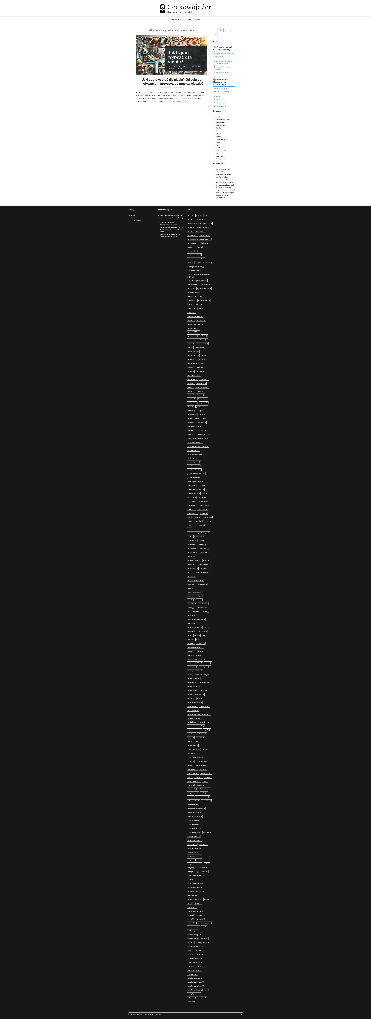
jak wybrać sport (194, 466)
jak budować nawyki (195, 442)
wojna (190, 950)
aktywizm (201, 219)
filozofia (191, 395)
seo (205, 781)
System (218, 99)
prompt (200, 698)
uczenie (191, 923)
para (207, 627)
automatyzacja (193, 243)
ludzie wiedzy (199, 537)
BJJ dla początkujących (196, 267)
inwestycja (201, 434)
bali (199, 247)
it (209, 434)
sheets (191, 785)
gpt (202, 411)
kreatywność (203, 509)
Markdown (205, 552)
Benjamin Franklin (194, 255)
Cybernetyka (220, 122)
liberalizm (200, 521)
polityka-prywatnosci (195, 655)
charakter (191, 300)
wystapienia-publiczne (195, 962)
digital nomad (201, 348)
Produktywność (220, 139)
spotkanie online (194, 836)
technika (208, 899)
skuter (204, 793)
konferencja (204, 505)
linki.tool (191, 525)
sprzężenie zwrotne (195, 864)
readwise (191, 734)
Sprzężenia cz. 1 (221, 103)
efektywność (192, 379)
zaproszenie (192, 974)
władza (191, 966)
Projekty (218, 142)
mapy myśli (204, 549)
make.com (192, 545)
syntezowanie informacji (196, 876)
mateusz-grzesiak (194, 560)
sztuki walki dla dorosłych (196, 891)
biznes (191, 263)
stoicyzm (191, 868)
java (202, 486)
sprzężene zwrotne (194, 856)
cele (201, 296)
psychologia (204, 722)
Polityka (218, 136)
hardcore (191, 422)
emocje (191, 383)
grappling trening (194, 419)
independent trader (194, 426)
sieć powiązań (193, 793)
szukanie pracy (193, 895)
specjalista (206, 801)
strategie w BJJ (193, 872)
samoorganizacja (202, 765)
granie (202, 415)
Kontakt (197, 19)
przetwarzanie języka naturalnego (199, 714)
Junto (205, 493)
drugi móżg (192, 359)
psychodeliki (192, 722)
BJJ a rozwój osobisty (204, 263)
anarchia (208, 223)
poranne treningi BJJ (195, 663)
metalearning (193, 568)
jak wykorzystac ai (194, 470)
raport (207, 730)
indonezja (192, 430)
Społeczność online (195, 840)
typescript (201, 919)
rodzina (206, 749)
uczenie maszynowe (204, 923)
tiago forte (192, 907)
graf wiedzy (192, 415)
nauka (190, 588)
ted (190, 903)
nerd (199, 600)
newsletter (203, 604)
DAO (204, 336)
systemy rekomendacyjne (196, 883)
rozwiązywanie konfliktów (196, 757)
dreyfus (205, 355)
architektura (192, 235)
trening (191, 919)
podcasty (201, 643)
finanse (200, 395)
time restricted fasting (195, 911)
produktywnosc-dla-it (195, 671)
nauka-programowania (195, 592)
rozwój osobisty (202, 761)
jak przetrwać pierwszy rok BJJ (198, 446)
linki (209, 521)
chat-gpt (198, 304)
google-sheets (201, 407)
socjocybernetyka (202, 797)
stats (206, 864)
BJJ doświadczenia (194, 271)
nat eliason (202, 584)
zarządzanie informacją (196, 982)
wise (190, 943)
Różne (218, 147)
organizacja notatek (195, 627)
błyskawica (192, 296)
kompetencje (204, 501)
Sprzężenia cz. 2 (221, 106)
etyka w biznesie (202, 387)
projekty (191, 698)
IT (216, 131)
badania (204, 243)
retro (190, 742)
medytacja (192, 564)
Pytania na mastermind (196, 726)
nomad (191, 608)
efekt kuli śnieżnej (194, 375)
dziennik (200, 367)
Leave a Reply (178, 87)
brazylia (191, 288)
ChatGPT (191, 308)
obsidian (191, 615)
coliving (191, 320)
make (202, 541)
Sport (170, 87)
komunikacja (192, 505)
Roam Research (194, 749)
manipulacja (192, 549)
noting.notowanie (194, 612)
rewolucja (199, 742)
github (190, 407)
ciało (200, 308)
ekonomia (204, 379)
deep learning (202, 344)
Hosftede (202, 422)
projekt (204, 690)
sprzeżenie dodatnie (195, 848)
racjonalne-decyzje (194, 730)
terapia (197, 903)
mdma (206, 560)
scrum (203, 769)
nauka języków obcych (195, 596)
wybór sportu (202, 954)
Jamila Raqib (193, 486)
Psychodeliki (220, 145)
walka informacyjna (194, 935)
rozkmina (191, 753)
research (200, 738)
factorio (191, 391)
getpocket (204, 403)
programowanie (206, 682)
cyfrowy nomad (193, 336)
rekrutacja (202, 734)
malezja (202, 545)
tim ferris (191, 915)
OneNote (191, 623)
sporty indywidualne (195, 817)
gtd (205, 419)
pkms (197, 635)
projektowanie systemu (196, 694)
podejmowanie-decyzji (195, 647)
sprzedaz (203, 844)
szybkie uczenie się (194, 899)
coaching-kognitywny (195, 316)
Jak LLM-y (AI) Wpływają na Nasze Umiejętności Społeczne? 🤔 (225, 195)
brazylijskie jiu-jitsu (204, 288)
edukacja (200, 371)
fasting (200, 391)
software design (193, 801)
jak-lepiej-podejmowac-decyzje (198, 438)
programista (192, 682)
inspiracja (202, 430)
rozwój (191, 761)
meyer (191, 572)
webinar (204, 939)
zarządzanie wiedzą (195, 990)
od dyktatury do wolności (196, 619)
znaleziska (192, 1002)
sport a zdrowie (193, 805)
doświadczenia (193, 352)
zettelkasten (192, 998)
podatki (191, 643)
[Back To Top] (242, 1014)
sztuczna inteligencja (195, 887)
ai (205, 215)
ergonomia (201, 383)
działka (191, 367)
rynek (190, 765)
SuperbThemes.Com (155, 1014)
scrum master (193, 773)
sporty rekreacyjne (194, 820)
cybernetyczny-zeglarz (195, 324)
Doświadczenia (220, 125)
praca (208, 663)
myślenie (191, 584)
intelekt (191, 434)
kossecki (191, 509)
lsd (189, 537)
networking (192, 604)
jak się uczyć (192, 458)
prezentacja (192, 667)
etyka (190, 387)
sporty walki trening (194, 828)
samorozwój (192, 769)
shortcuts (200, 785)
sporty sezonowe (194, 824)
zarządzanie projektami (196, 986)
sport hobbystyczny (194, 813)
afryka (190, 215)
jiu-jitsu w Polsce (194, 493)
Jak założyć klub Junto (195, 482)
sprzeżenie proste (194, 852)
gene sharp (192, 403)
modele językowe (202, 572)
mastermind (192, 556)
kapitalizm (192, 497)
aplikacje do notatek (204, 227)
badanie (191, 247)
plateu (190, 639)
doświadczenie (193, 355)
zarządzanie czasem (195, 978)
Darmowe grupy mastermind (197, 340)
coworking (201, 320)
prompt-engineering (195, 702)
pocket (199, 639)
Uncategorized (220, 159)
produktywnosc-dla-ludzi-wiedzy (198, 675)
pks (205, 635)
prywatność (204, 706)
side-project (192, 789)
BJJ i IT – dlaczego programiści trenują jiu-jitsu (199, 276)
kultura (203, 513)
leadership (207, 517)
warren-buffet (193, 939)
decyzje (191, 344)
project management (195, 686)
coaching (191, 312)
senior (208, 777)
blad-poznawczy (194, 285)
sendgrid (198, 777)
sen (190, 777)
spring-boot (192, 844)
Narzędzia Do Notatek (223, 72)
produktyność (205, 667)
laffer (197, 517)
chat (190, 304)
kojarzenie (203, 497)
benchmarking (193, 251)
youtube (200, 966)
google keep (192, 411)
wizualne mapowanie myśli (197, 946)
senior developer (194, 781)
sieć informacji (205, 789)
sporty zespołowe (194, 832)
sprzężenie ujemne (194, 860)
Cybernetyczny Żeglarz (223, 119)
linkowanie (201, 525)
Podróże (218, 133)
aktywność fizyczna (194, 223)
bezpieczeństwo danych (196, 259)
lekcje (190, 521)
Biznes (218, 117)
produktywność (194, 679)
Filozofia (218, 128)
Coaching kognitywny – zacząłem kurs (171, 215)
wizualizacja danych (202, 943)
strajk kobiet (202, 868)
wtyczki (191, 954)
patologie (191, 631)
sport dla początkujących (196, 809)
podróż (191, 651)
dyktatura (203, 359)
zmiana (203, 998)
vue (204, 927)
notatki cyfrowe (202, 608)
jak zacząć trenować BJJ (196, 474)
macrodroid (192, 541)
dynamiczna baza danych (196, 363)
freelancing (202, 399)
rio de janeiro (193, 746)
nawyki (191, 600)
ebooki (191, 371)
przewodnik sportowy (195, 718)
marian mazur (193, 552)
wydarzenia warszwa (195, 958)
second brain (206, 773)
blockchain (206, 285)
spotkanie (207, 832)
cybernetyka (192, 328)
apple (190, 231)
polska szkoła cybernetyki (196, 659)
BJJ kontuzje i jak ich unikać (197, 281)
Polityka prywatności (137, 220)
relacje (191, 738)
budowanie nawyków (195, 292)
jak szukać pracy (194, 462)
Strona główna (177, 19)
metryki (204, 568)
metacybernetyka (205, 564)
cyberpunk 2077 (194, 332)
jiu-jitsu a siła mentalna (196, 489)
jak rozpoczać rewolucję (196, 454)
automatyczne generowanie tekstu (199, 239)
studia (205, 872)
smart (190, 797)
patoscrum (202, 631)
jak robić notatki (193, 450)
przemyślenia (193, 710)
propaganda (192, 706)
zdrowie (208, 990)
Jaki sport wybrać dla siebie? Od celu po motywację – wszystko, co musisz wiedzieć (171, 81)
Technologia (219, 156)
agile (198, 215)
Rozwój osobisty (221, 150)
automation (204, 235)
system (191, 880)
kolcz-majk (192, 501)
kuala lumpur (193, 513)
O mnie (188, 19)
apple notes (200, 231)
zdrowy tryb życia (194, 994)
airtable (191, 219)
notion (206, 612)
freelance (191, 399)
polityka (200, 651)
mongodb (191, 576)
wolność (199, 950)
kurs (190, 517)
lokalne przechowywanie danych (198, 533)
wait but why (192, 931)
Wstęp (218, 96)
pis (189, 635)
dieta (190, 348)
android (191, 227)
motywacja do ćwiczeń (195, 580)
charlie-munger (204, 300)
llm (189, 529)
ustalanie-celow (193, 927)
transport (201, 915)
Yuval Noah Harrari (194, 970)
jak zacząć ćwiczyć (194, 478)
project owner (193, 690)
